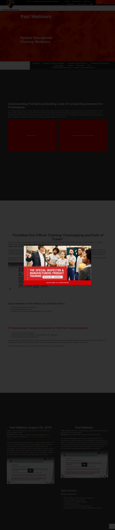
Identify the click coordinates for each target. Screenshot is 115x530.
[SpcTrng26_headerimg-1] (57, 246)
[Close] (87, 248)
